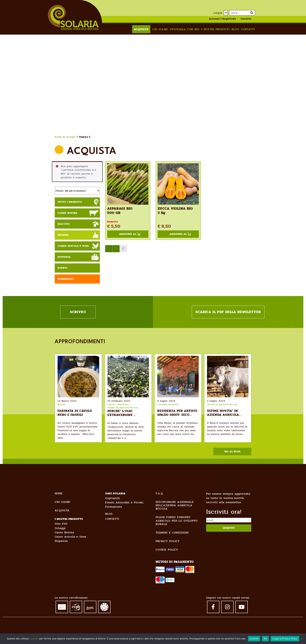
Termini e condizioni (172, 532)
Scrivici (78, 312)
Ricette (61, 404)
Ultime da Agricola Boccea (122, 407)
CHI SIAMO (62, 502)
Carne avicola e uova (73, 246)
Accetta (254, 638)
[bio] (62, 606)
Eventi (62, 268)
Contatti (248, 29)
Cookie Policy (167, 549)
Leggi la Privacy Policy (285, 638)
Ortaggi (70, 137)
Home (58, 137)
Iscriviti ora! (224, 511)
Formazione (113, 506)
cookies (34, 638)
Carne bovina (68, 213)
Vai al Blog (232, 451)
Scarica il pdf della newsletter (228, 312)
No (265, 638)
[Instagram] (227, 607)
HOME (59, 493)
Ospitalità (112, 498)
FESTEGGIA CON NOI (184, 29)
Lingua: (218, 13)
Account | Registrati (222, 19)
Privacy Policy (168, 541)
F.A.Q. (160, 493)
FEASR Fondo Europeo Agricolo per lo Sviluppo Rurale (177, 520)
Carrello (246, 19)
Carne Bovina (64, 532)
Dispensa (64, 257)
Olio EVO (64, 224)
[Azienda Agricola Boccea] (73, 17)
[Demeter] (90, 606)
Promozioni (65, 279)
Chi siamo (160, 29)
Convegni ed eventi (167, 404)
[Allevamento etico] (104, 607)
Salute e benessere (118, 404)
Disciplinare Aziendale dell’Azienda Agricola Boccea (175, 505)
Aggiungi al (127, 234)
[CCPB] (76, 606)
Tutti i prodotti (70, 202)
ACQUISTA (62, 510)
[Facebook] (213, 607)
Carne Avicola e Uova (70, 536)
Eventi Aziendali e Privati (124, 502)
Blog (235, 29)
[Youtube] (241, 607)
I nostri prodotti (215, 29)
